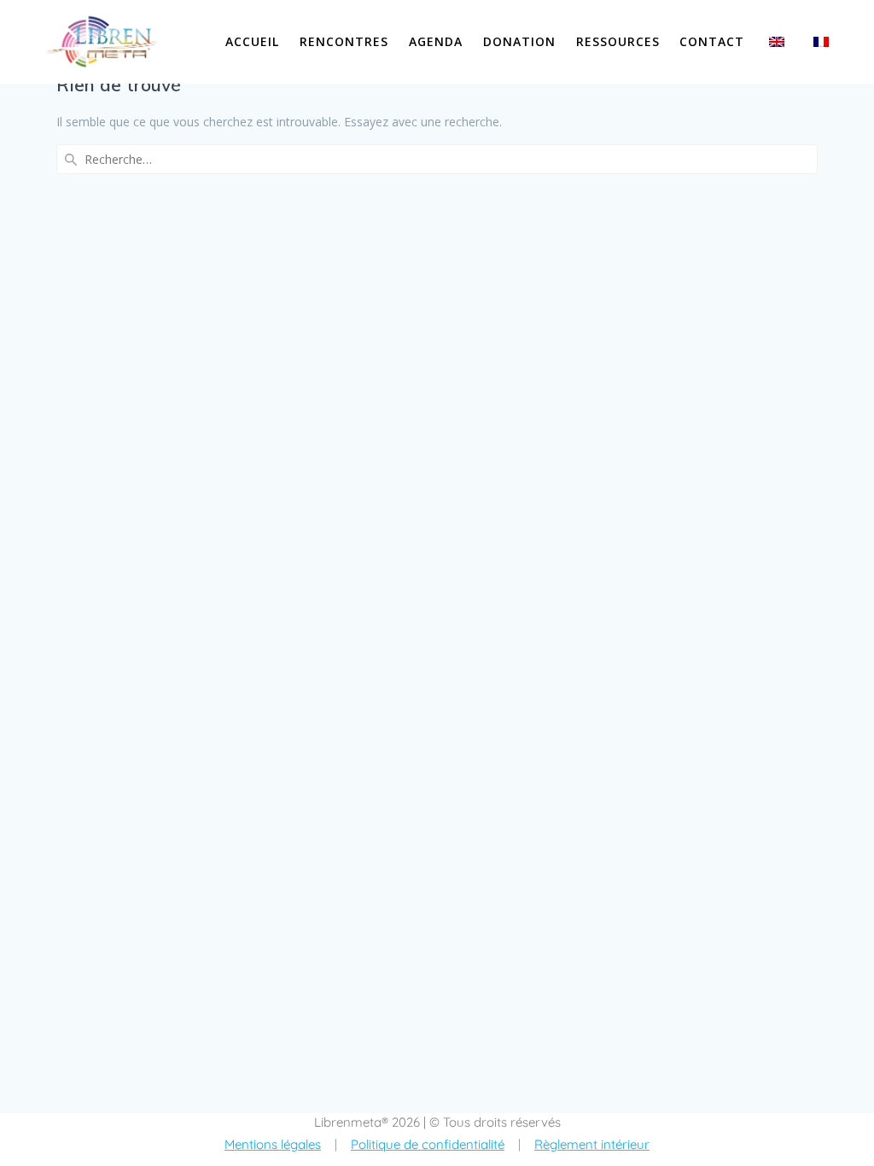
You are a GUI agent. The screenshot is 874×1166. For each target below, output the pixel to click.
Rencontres (344, 41)
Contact (711, 41)
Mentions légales (272, 1144)
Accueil (252, 41)
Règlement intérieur (592, 1144)
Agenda (436, 41)
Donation (519, 41)
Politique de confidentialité (427, 1144)
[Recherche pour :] (437, 159)
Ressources (618, 41)
